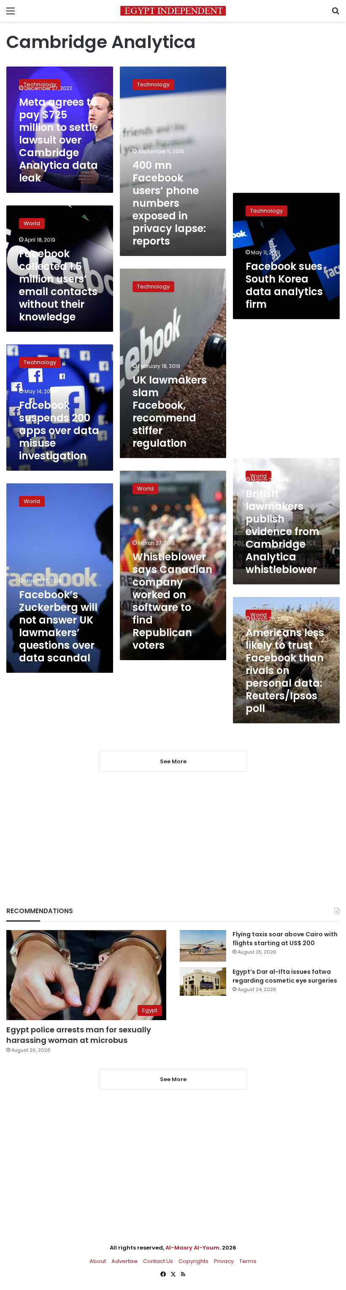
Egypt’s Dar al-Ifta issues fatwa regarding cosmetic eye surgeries (284, 976)
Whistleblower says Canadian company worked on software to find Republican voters (172, 601)
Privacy (224, 1261)
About (97, 1261)
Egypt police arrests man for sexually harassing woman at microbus (78, 1034)
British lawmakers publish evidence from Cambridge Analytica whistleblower (282, 531)
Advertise (124, 1261)
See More (173, 1079)
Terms (248, 1261)
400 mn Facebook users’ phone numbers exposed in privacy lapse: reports (169, 203)
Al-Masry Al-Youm (192, 1248)
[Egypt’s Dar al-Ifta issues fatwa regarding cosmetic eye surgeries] (203, 981)
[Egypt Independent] (173, 11)
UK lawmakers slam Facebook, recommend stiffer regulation (169, 411)
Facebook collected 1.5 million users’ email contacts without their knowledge (58, 285)
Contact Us (158, 1261)
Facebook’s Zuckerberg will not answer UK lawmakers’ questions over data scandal (58, 626)
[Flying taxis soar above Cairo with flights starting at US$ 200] (203, 946)
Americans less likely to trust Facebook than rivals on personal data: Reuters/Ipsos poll (285, 670)
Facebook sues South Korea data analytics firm (284, 285)
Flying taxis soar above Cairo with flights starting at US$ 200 (285, 938)
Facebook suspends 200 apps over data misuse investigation (59, 430)
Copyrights (193, 1261)
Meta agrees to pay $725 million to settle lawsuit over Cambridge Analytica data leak (58, 140)
